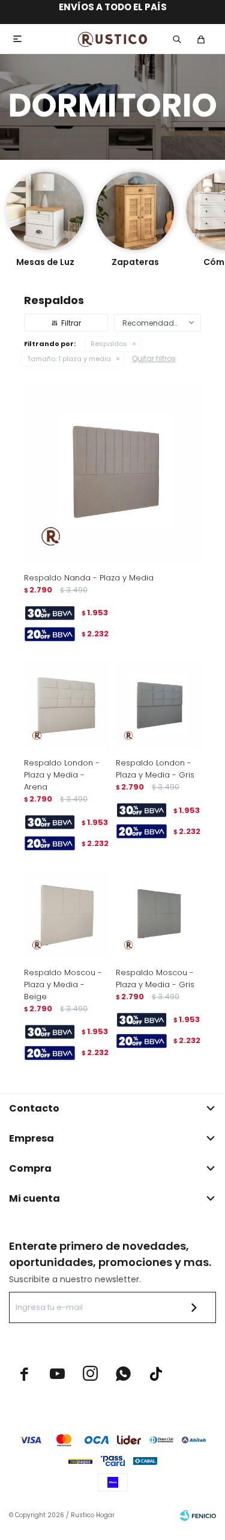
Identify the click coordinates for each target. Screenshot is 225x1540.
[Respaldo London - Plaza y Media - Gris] (159, 706)
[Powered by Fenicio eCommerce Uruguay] (198, 1515)
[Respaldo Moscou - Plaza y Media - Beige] (67, 915)
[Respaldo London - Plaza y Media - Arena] (67, 706)
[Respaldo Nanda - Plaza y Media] (112, 474)
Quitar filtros (154, 358)
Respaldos (109, 343)
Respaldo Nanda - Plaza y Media (89, 577)
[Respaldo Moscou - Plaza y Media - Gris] (159, 915)
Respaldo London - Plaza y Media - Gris (155, 769)
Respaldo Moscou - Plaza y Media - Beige (63, 984)
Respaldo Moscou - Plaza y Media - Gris (155, 978)
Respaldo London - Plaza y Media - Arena (62, 775)
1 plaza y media (69, 359)
